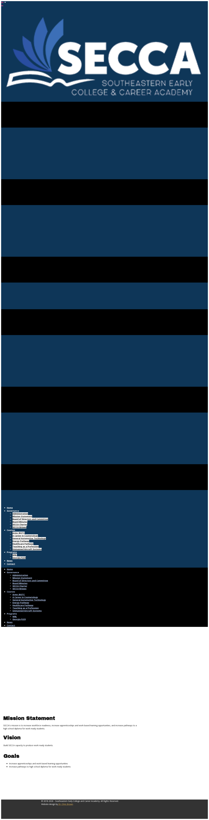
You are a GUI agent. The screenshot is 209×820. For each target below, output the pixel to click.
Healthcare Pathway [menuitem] (23, 543)
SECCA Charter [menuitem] (20, 524)
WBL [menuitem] (15, 555)
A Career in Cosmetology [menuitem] (25, 535)
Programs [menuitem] (12, 552)
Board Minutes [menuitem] (20, 521)
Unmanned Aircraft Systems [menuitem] (27, 549)
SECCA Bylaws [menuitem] (19, 527)
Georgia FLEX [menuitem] (19, 557)
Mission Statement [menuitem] (22, 516)
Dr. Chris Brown (65, 804)
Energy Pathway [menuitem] (21, 541)
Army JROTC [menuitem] (19, 533)
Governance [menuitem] (13, 510)
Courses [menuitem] (11, 530)
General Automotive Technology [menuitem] (29, 538)
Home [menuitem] (10, 507)
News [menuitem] (10, 560)
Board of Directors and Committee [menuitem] (30, 519)
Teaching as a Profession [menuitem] (26, 546)
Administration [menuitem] (20, 513)
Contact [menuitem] (11, 563)
